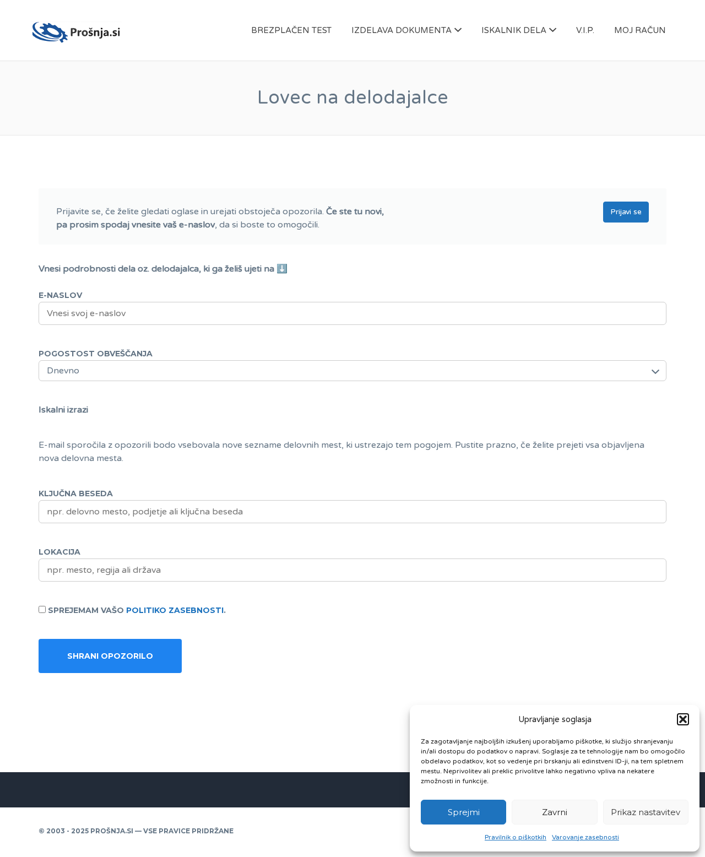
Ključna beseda (76, 493)
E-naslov (60, 295)
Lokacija (59, 552)
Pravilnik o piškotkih (515, 837)
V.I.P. (585, 30)
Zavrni (554, 812)
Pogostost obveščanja (96, 354)
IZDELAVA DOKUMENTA (401, 30)
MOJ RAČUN (640, 30)
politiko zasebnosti (175, 610)
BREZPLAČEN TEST (291, 30)
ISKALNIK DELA (513, 30)
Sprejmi (464, 812)
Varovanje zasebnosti (585, 837)
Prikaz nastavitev (645, 812)
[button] (682, 719)
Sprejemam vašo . (137, 610)
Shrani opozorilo (110, 656)
